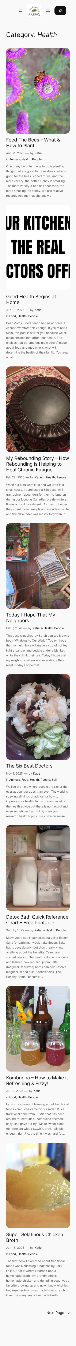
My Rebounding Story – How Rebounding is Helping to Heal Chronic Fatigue (37, 463)
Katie (38, 153)
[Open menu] (20, 10)
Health (26, 159)
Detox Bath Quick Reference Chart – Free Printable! (37, 919)
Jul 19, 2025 (14, 1091)
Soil (54, 779)
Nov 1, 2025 (14, 773)
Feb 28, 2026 (15, 477)
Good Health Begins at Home (31, 299)
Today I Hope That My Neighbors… (30, 617)
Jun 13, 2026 (15, 310)
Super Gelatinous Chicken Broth (34, 1237)
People (37, 159)
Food (12, 316)
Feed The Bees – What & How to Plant (33, 142)
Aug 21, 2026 (15, 153)
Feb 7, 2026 (14, 628)
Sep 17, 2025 (15, 930)
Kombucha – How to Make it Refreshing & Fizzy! (37, 1080)
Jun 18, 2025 (15, 1247)
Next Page (58, 1313)
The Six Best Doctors (29, 766)
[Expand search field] (60, 10)
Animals (14, 159)
